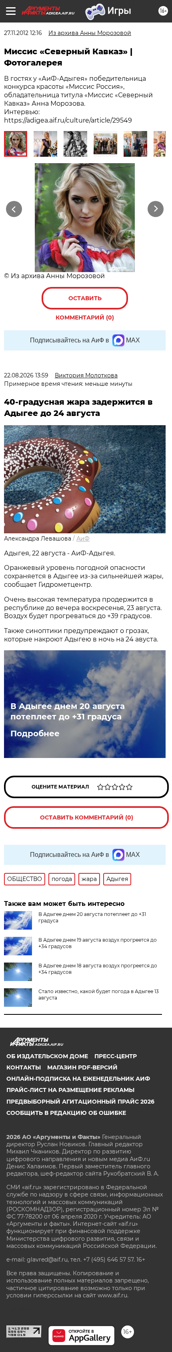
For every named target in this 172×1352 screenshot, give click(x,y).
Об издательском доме (47, 1056)
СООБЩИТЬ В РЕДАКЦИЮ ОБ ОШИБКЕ (66, 1112)
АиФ (83, 538)
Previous (13, 209)
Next (155, 209)
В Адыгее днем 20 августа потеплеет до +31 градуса (67, 711)
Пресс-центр (115, 1056)
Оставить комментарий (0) (85, 302)
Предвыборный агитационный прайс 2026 (80, 1101)
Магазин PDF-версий (82, 1067)
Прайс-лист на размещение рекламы (70, 1090)
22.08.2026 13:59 (26, 375)
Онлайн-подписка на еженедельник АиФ (78, 1078)
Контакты (23, 1067)
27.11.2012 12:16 (23, 33)
